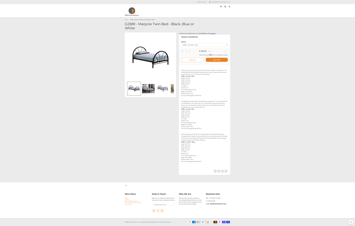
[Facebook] (158, 211)
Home (126, 19)
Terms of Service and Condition (133, 202)
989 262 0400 (202, 2)
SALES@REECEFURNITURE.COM (220, 2)
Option (183, 42)
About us (127, 199)
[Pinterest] (162, 211)
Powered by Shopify (165, 222)
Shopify (142, 222)
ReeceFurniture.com (134, 222)
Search (126, 198)
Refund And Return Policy (131, 201)
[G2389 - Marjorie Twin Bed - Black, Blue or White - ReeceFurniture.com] (150, 57)
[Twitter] (154, 211)
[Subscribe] (173, 204)
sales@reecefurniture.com (218, 204)
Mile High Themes (154, 222)
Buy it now (216, 60)
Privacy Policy (128, 204)
